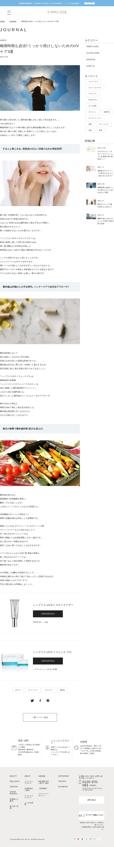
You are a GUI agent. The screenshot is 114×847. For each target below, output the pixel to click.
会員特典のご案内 (28, 789)
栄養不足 (107, 112)
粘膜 (90, 124)
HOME (2, 21)
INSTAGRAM (63, 776)
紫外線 (62, 690)
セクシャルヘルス (95, 87)
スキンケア (49, 690)
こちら (63, 747)
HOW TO (90, 66)
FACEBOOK (63, 787)
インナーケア (33, 690)
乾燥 (100, 130)
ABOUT (27, 776)
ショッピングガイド (28, 782)
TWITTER (62, 781)
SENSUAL (91, 59)
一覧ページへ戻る (40, 717)
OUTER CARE (92, 53)
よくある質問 (28, 804)
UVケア (18, 690)
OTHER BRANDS (13, 793)
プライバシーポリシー (43, 795)
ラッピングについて (28, 796)
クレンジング (104, 124)
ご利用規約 (42, 788)
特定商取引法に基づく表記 (43, 782)
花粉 (90, 130)
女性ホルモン (93, 100)
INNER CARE (92, 46)
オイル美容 (92, 106)
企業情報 (41, 776)
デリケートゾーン (95, 118)
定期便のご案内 (14, 800)
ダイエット (92, 112)
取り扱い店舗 (14, 807)
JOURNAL (13, 21)
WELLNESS (14, 781)
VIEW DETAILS (48, 614)
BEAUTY (13, 776)
